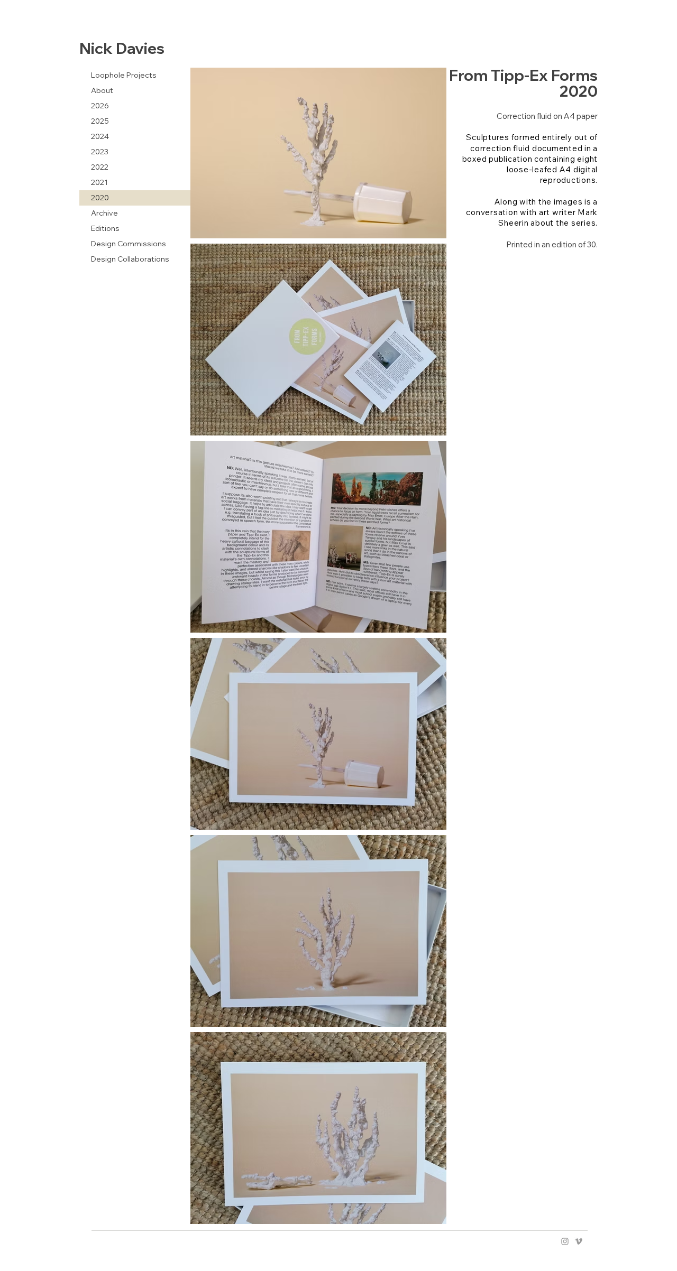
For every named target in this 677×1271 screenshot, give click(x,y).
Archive (104, 213)
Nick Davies (121, 48)
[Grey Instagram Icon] (565, 1241)
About (102, 90)
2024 (100, 136)
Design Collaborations (130, 259)
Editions (105, 228)
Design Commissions (128, 243)
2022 (99, 167)
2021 (99, 182)
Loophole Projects (124, 75)
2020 (100, 197)
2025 (100, 121)
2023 (99, 151)
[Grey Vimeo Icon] (578, 1241)
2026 (100, 105)
